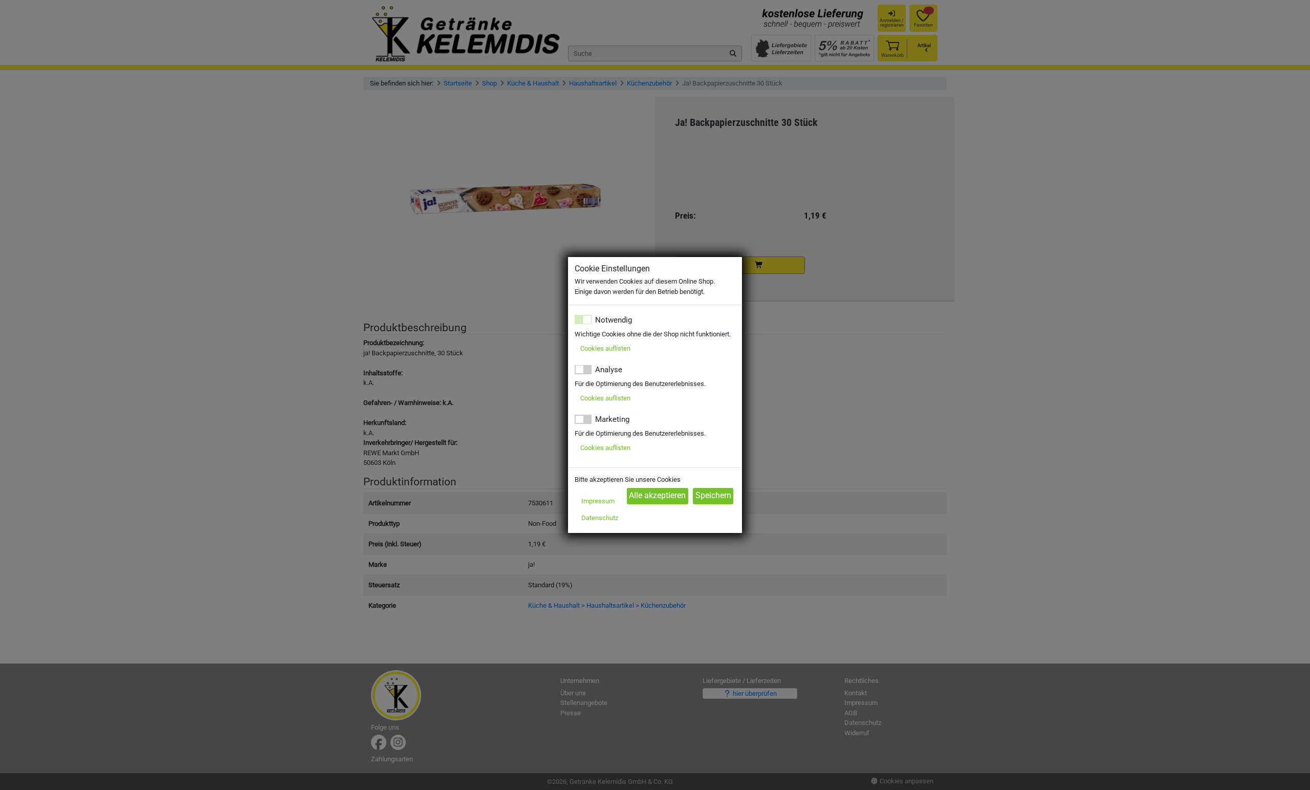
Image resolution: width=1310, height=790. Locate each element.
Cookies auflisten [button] (605, 348)
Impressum (598, 501)
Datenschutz (599, 518)
